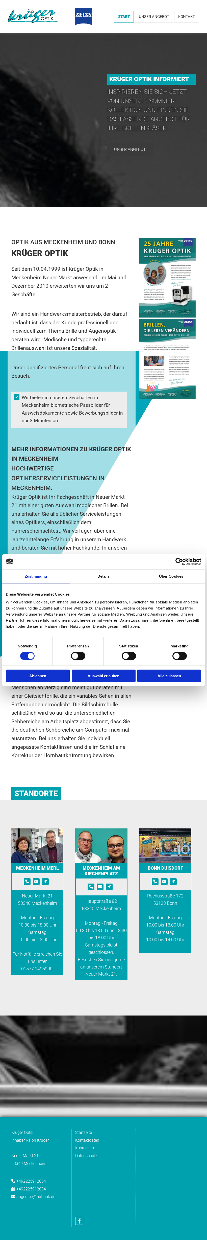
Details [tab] (103, 576)
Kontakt (186, 16)
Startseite (83, 1132)
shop (79, 1194)
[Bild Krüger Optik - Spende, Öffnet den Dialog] (167, 359)
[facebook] (79, 1221)
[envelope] (36, 881)
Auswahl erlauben (103, 676)
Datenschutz (86, 1155)
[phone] (27, 881)
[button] (130, 149)
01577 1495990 (37, 968)
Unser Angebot (154, 16)
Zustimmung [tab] (36, 576)
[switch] (78, 656)
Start (124, 16)
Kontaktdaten (87, 1140)
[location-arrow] (45, 881)
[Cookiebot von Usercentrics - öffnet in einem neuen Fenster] (179, 561)
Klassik (81, 1202)
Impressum (85, 1147)
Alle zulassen (169, 676)
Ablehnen (37, 676)
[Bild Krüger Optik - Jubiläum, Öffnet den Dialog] (167, 278)
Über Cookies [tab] (171, 576)
